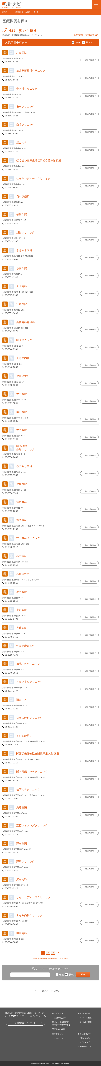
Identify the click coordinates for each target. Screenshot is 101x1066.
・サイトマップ (84, 1042)
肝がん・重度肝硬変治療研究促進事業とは (61, 1023)
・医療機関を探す (59, 1018)
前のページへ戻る (50, 991)
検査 (62, 974)
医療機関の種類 (58, 1029)
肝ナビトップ (6, 12)
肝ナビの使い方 (84, 1013)
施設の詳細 (89, 60)
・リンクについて (59, 1038)
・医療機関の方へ (85, 1047)
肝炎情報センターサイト (25, 1023)
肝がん (72, 974)
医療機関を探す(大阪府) (22, 12)
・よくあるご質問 (85, 1022)
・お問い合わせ (84, 1038)
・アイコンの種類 (85, 1018)
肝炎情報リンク (58, 1034)
